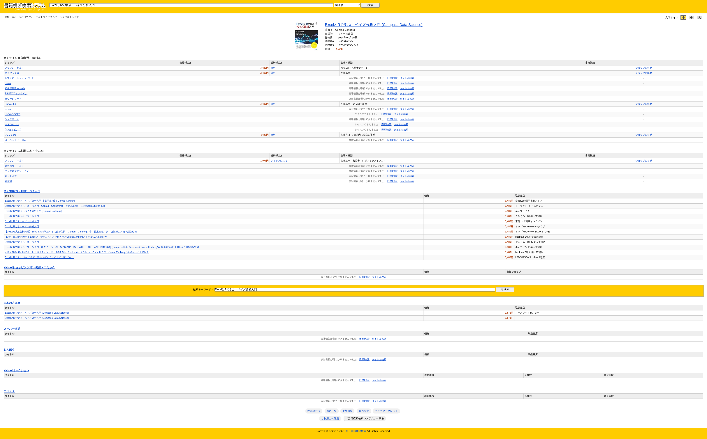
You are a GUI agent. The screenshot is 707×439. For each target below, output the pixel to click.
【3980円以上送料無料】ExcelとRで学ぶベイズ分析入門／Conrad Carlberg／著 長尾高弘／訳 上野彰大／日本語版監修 (71, 231)
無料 (273, 67)
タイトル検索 (407, 78)
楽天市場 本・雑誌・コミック (22, 191)
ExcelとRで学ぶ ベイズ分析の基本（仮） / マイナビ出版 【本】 (39, 257)
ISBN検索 (392, 78)
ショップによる (279, 160)
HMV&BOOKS (12, 114)
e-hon (8, 109)
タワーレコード (13, 98)
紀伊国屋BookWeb (15, 88)
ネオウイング (12, 124)
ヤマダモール (12, 119)
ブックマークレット (386, 410)
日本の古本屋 (12, 302)
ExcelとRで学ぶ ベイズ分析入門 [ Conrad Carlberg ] (33, 211)
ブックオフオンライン (17, 171)
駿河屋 (8, 181)
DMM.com (10, 135)
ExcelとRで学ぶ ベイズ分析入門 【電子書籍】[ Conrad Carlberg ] (40, 200)
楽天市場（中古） (14, 165)
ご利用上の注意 (330, 418)
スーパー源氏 (12, 328)
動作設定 (364, 410)
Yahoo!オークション (16, 370)
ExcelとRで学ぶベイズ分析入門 (22, 216)
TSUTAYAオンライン (16, 93)
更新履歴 (347, 410)
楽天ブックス (12, 73)
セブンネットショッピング (19, 78)
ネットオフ (11, 176)
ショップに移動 (643, 67)
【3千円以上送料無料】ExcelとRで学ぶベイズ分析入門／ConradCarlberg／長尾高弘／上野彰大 (56, 236)
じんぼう (9, 349)
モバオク (9, 391)
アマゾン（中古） (14, 160)
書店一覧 (331, 410)
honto (8, 83)
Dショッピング (13, 129)
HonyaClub (10, 104)
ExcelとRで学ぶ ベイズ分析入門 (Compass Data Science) (374, 25)
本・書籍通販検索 (356, 430)
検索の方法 (313, 410)
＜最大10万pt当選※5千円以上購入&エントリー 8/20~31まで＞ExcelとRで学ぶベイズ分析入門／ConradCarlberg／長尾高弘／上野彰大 (77, 252)
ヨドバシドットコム (15, 139)
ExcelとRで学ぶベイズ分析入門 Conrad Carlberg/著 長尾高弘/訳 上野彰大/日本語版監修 (55, 206)
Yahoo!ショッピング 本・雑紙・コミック (29, 267)
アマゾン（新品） (14, 67)
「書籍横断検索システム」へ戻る (364, 418)
